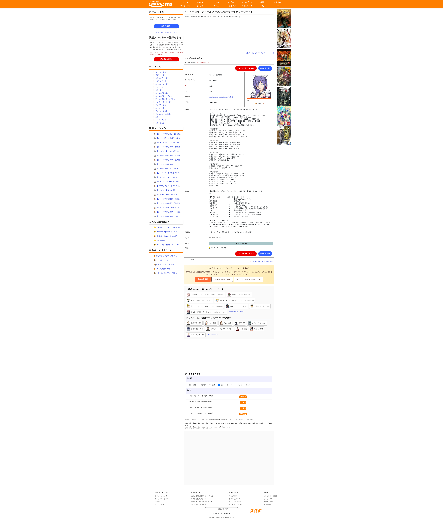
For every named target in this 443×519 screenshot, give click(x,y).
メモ (230, 385)
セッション (201, 6)
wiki (277, 6)
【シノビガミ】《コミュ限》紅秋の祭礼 (170, 151)
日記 (262, 6)
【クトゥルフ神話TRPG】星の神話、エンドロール (174, 155)
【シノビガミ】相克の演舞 (166, 190)
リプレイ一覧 (160, 75)
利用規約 (158, 501)
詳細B (213, 385)
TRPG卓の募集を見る (222, 279)
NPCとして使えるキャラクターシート (168, 99)
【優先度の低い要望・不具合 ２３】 (169, 273)
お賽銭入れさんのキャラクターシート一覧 (259, 53)
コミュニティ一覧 (162, 78)
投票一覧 (159, 90)
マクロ (240, 385)
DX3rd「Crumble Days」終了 (167, 236)
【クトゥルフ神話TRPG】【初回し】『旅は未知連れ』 (176, 212)
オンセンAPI (268, 499)
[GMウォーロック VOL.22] (284, 116)
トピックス (231, 6)
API (157, 117)
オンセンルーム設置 (270, 496)
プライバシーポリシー (162, 499)
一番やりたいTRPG (233, 499)
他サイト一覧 (268, 501)
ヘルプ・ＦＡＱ (161, 120)
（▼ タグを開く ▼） (240, 243)
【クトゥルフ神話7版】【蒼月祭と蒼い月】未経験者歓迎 (177, 134)
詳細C (222, 385)
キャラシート (185, 6)
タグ (248, 385)
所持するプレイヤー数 (234, 504)
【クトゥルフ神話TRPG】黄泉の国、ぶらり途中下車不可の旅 (178, 147)
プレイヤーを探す (162, 105)
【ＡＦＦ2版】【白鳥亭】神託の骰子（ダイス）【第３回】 (177, 138)
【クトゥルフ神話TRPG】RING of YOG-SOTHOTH (174, 199)
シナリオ (216, 2)
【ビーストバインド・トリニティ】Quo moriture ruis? (175, 142)
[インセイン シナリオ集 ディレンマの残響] (284, 96)
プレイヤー (201, 2)
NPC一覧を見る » (213, 334)
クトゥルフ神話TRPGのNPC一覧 (248, 279)
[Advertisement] (210, 34)
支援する (277, 2)
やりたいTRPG (232, 496)
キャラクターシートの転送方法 (261, 261)
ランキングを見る (162, 111)
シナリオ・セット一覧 (163, 102)
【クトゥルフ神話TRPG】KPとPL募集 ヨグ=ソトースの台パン (178, 216)
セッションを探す (162, 72)
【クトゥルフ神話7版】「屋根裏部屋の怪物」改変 (174, 203)
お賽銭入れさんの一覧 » (237, 312)
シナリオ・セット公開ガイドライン (203, 501)
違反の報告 (267, 504)
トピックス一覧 (161, 81)
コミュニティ (247, 6)
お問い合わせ (160, 123)
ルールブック (247, 2)
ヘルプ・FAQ (159, 504)
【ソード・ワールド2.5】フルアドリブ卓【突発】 (174, 173)
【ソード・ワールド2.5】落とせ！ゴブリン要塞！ (174, 208)
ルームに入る (160, 108)
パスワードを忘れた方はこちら (166, 32)
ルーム (216, 6)
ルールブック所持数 (234, 501)
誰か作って (161, 240)
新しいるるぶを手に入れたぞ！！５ (169, 256)
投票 (262, 2)
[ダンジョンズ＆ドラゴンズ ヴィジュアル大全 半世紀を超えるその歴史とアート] (284, 57)
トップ (185, 2)
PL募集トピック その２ (165, 264)
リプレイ (231, 2)
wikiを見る (159, 87)
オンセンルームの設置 (163, 114)
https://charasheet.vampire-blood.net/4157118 (221, 97)
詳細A (204, 385)
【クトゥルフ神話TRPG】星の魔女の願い (171, 160)
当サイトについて (161, 496)
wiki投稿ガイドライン (198, 504)
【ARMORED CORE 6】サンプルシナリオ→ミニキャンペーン (178, 195)
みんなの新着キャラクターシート (167, 96)
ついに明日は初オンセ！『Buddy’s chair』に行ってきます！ (178, 245)
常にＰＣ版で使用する (222, 513)
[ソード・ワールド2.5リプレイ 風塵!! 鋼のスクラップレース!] (284, 76)
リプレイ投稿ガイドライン (200, 499)
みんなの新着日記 (162, 93)
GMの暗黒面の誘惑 (163, 269)
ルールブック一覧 (162, 84)
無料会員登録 (203, 279)
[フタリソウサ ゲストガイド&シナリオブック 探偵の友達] (284, 135)
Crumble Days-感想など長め (167, 232)
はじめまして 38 (162, 260)
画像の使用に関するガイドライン (202, 496)
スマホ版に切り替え (221, 509)
